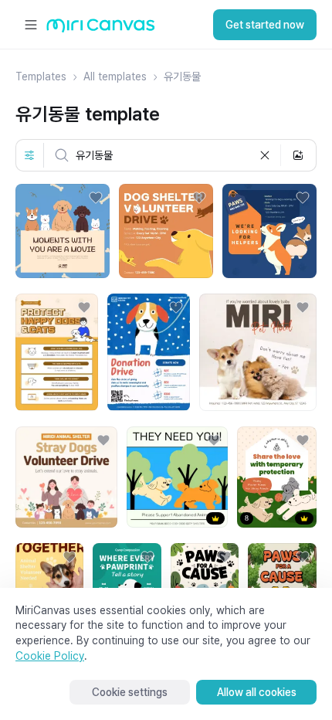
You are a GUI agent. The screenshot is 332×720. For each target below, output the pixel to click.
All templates (115, 76)
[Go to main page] (100, 29)
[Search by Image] (298, 155)
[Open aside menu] (30, 24)
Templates (40, 76)
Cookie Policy (49, 656)
